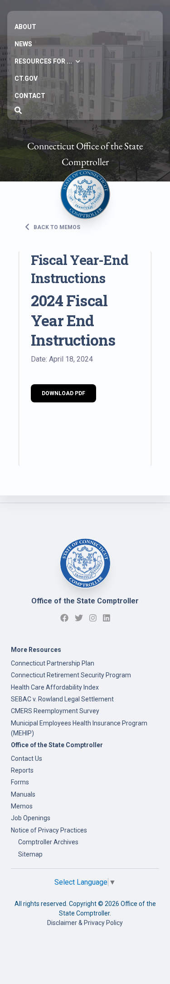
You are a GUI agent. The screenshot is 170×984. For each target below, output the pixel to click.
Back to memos (56, 227)
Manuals (23, 794)
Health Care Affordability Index (55, 687)
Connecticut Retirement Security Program (71, 675)
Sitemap (30, 854)
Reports (22, 770)
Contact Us (26, 758)
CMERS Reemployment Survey (55, 711)
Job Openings (30, 818)
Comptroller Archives (48, 842)
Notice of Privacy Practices (49, 830)
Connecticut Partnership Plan (52, 663)
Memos (22, 806)
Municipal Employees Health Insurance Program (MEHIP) (79, 728)
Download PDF (63, 393)
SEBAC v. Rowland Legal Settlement (62, 699)
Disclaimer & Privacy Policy (85, 922)
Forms (20, 782)
